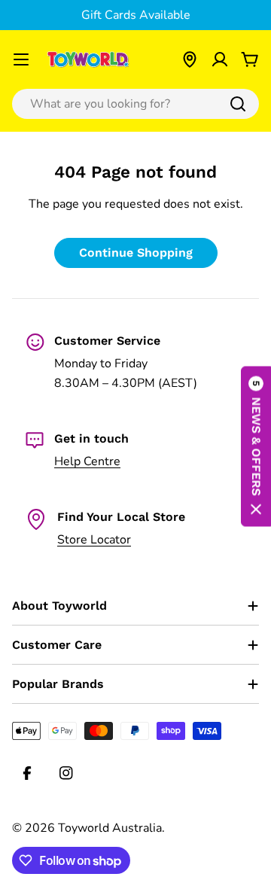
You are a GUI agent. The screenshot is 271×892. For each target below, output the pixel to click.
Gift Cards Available (135, 15)
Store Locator (94, 539)
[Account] (220, 59)
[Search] (238, 104)
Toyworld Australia (110, 828)
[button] (256, 446)
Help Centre (87, 461)
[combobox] (135, 104)
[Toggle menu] (21, 59)
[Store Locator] (190, 59)
